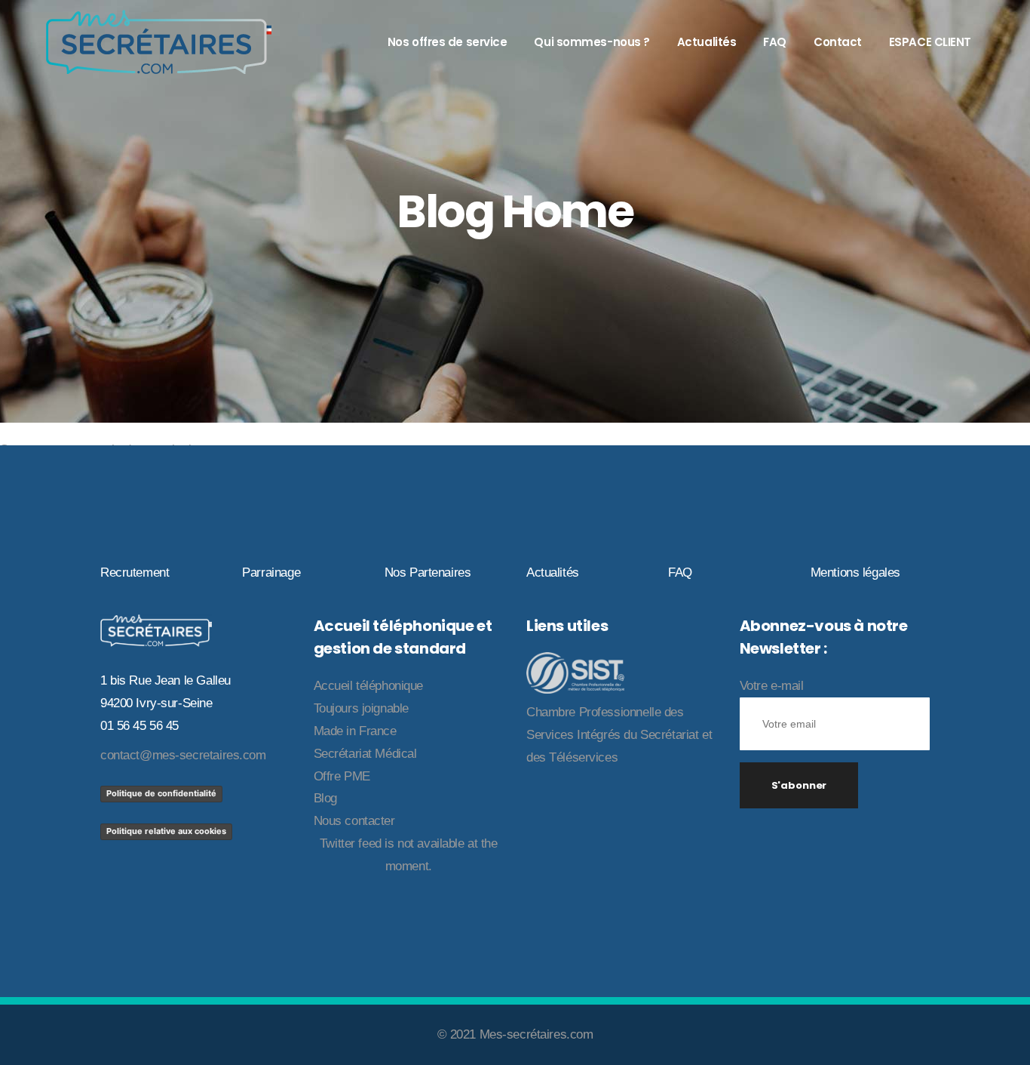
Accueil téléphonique (369, 686)
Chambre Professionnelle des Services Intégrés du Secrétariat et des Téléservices (619, 735)
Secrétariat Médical (365, 753)
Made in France (355, 731)
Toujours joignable (361, 708)
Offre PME (342, 776)
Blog (325, 798)
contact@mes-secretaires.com (183, 755)
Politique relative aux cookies (166, 831)
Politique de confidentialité (161, 793)
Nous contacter (354, 821)
